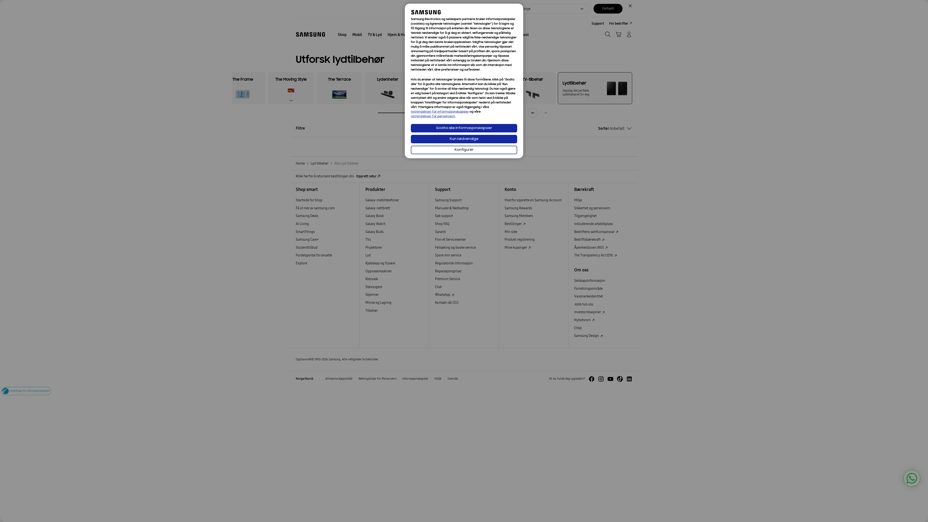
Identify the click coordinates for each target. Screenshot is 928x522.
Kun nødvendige (464, 139)
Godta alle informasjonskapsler (464, 128)
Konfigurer (464, 150)
